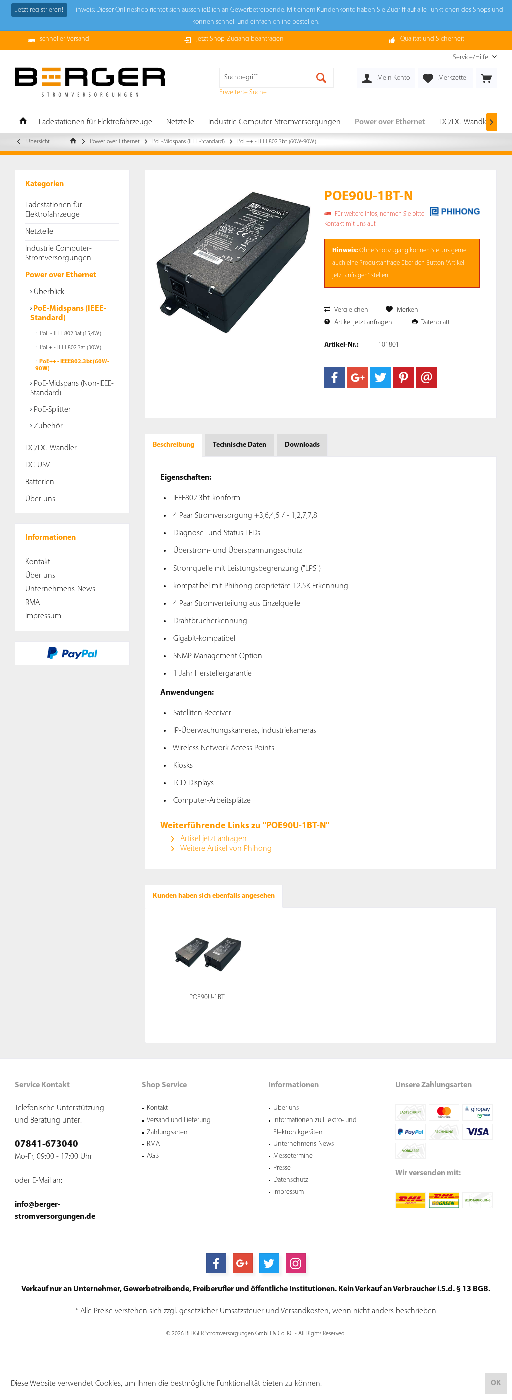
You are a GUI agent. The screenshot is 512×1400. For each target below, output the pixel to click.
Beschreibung (173, 445)
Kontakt (38, 562)
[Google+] (358, 377)
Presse (282, 1168)
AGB (153, 1156)
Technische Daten (239, 445)
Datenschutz (291, 1180)
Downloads (302, 445)
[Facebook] (335, 377)
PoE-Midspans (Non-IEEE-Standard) (72, 388)
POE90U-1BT (207, 997)
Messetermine (293, 1156)
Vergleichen (350, 310)
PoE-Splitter (51, 410)
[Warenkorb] (486, 78)
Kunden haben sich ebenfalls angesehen (214, 896)
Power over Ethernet (61, 275)
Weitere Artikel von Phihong (225, 849)
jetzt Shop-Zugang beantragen (240, 39)
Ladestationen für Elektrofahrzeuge (54, 210)
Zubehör (47, 426)
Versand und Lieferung (179, 1120)
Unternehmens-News (61, 589)
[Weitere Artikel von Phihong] (455, 211)
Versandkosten (305, 1311)
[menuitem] (471, 57)
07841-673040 (46, 1144)
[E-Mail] (427, 377)
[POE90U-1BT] (207, 953)
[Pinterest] (404, 377)
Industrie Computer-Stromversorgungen (59, 253)
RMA (33, 603)
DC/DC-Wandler (51, 448)
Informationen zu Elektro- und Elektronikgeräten (315, 1126)
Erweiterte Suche (243, 92)
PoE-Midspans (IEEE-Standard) (68, 313)
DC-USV (38, 465)
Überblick (48, 292)
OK (496, 1383)
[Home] (23, 122)
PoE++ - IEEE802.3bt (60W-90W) (73, 365)
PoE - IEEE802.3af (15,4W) (70, 334)
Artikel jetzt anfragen (362, 322)
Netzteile (40, 232)
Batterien (40, 482)
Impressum (44, 616)
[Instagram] (296, 1263)
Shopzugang (392, 250)
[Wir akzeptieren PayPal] (72, 653)
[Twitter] (381, 377)
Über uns (41, 499)
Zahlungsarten (167, 1132)
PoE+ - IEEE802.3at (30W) (70, 348)
